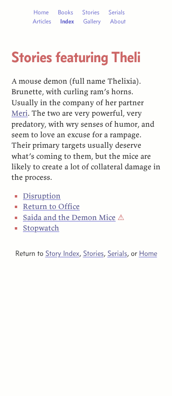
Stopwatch (41, 227)
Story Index (62, 253)
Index (67, 21)
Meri (19, 113)
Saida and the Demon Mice (69, 217)
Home (41, 12)
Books (65, 12)
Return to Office (51, 206)
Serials (116, 12)
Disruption (42, 195)
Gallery (92, 21)
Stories (90, 12)
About (118, 21)
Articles (41, 21)
